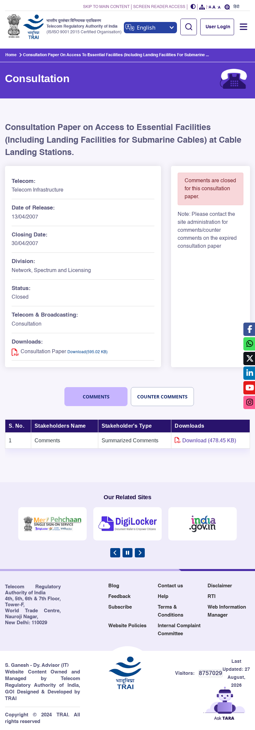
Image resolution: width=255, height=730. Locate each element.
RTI (211, 596)
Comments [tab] (96, 396)
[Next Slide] (140, 552)
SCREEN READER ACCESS (159, 7)
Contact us (170, 585)
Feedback (119, 596)
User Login (218, 27)
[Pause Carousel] (127, 552)
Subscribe (120, 607)
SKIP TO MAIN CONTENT (106, 7)
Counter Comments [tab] (162, 396)
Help (163, 596)
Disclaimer (220, 585)
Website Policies (127, 625)
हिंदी (236, 7)
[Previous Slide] (115, 552)
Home (11, 55)
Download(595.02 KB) (87, 352)
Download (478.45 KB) (209, 440)
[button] (193, 7)
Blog (113, 585)
